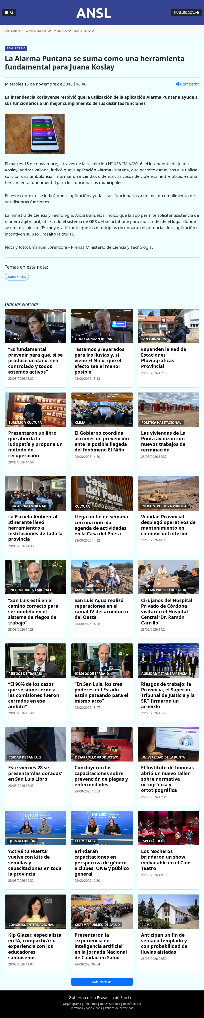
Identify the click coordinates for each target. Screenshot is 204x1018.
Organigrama (72, 1004)
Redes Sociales (110, 1004)
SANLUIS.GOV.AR (186, 12)
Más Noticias (102, 982)
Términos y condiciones (86, 1008)
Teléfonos (90, 1004)
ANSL (93, 12)
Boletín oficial (132, 1004)
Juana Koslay (16, 276)
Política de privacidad (119, 1008)
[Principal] (9, 12)
